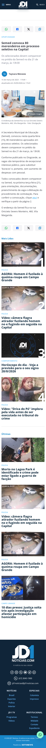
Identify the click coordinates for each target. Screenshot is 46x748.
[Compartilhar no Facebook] (17, 29)
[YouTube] (25, 672)
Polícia (12, 702)
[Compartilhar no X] (28, 29)
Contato (34, 724)
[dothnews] (27, 745)
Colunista (34, 695)
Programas (12, 717)
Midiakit (34, 720)
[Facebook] (12, 672)
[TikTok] (29, 672)
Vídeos (11, 720)
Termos (34, 717)
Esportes (11, 699)
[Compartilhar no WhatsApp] (6, 29)
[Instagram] (16, 672)
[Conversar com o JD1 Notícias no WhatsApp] (40, 734)
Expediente (34, 728)
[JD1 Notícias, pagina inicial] (23, 4)
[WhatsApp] (34, 672)
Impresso (34, 699)
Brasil (11, 695)
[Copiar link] (40, 29)
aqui (34, 197)
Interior (11, 706)
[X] (21, 672)
